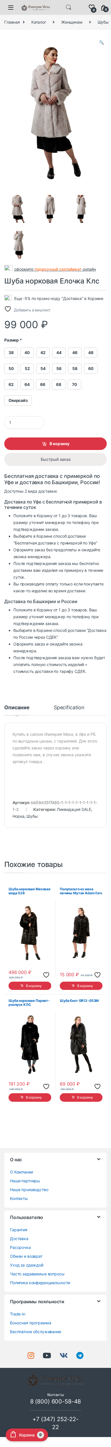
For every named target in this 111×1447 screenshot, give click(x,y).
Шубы (32, 816)
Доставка (19, 1238)
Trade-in (17, 1314)
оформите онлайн (55, 269)
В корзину (59, 443)
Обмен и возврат (26, 1256)
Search (68, 7)
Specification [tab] (69, 707)
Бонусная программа (30, 1322)
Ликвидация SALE (74, 809)
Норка (18, 816)
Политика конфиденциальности (40, 1282)
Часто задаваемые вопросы (37, 1273)
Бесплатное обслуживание (35, 1331)
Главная (12, 22)
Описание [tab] (17, 707)
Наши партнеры (25, 1180)
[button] (101, 42)
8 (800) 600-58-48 (55, 1401)
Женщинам (72, 22)
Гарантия (18, 1229)
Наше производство (29, 1189)
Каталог (38, 22)
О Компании (21, 1171)
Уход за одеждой (26, 1265)
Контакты (19, 1198)
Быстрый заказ (56, 459)
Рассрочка (20, 1247)
